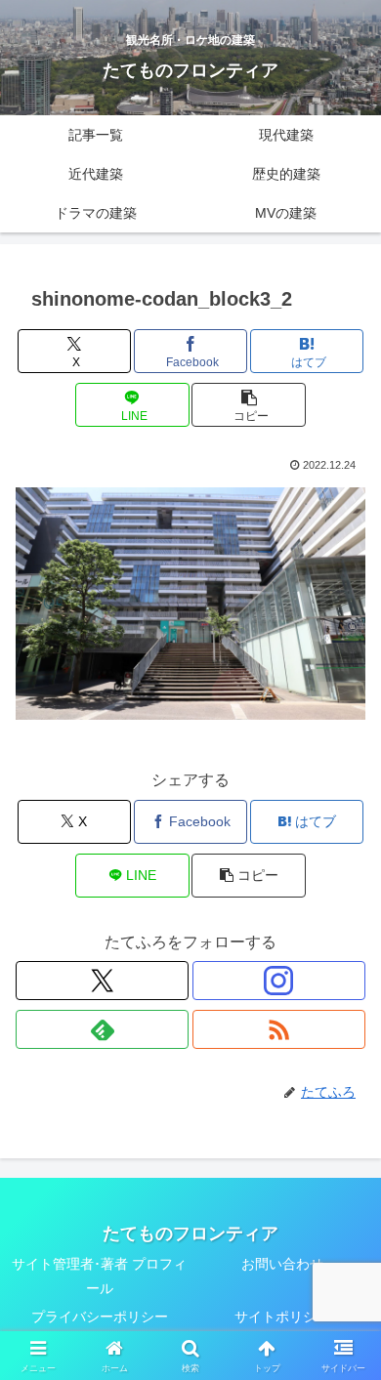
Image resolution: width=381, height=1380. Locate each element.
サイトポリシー (282, 1316)
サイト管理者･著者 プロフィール (99, 1276)
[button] (248, 405)
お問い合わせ (282, 1264)
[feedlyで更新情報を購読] (102, 1029)
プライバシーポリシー (99, 1316)
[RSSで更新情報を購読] (278, 1029)
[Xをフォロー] (102, 980)
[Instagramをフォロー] (278, 980)
